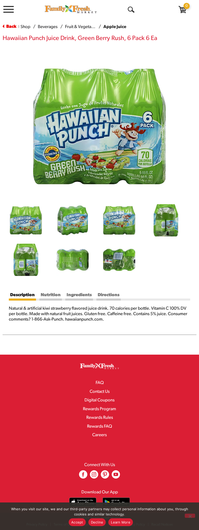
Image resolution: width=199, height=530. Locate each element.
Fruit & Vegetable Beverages (91, 27)
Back (10, 26)
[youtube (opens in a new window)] (116, 476)
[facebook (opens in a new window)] (83, 476)
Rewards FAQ (99, 426)
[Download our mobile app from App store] (82, 502)
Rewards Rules (99, 417)
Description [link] (22, 295)
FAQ (100, 383)
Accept (77, 522)
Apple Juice (114, 27)
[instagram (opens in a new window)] (94, 476)
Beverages (48, 27)
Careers (99, 435)
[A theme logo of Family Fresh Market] (71, 9)
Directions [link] (108, 295)
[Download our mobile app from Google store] (116, 502)
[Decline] (190, 516)
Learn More (120, 522)
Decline (97, 522)
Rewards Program (99, 409)
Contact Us (100, 391)
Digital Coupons (99, 400)
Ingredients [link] (79, 295)
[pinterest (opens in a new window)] (105, 476)
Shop (25, 27)
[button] (26, 220)
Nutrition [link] (51, 295)
